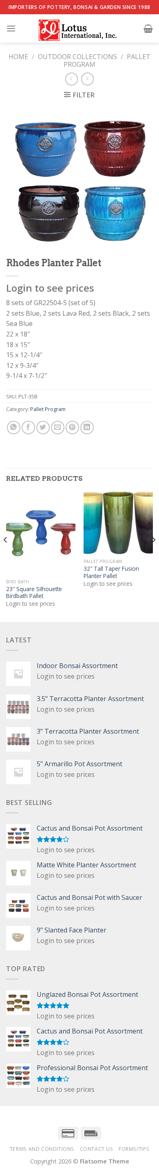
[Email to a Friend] (57, 427)
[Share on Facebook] (28, 427)
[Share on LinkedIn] (87, 427)
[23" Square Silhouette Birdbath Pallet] (40, 533)
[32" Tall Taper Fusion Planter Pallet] (118, 523)
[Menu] (11, 28)
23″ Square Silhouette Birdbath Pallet (34, 592)
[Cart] (148, 28)
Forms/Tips (134, 1149)
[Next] (153, 556)
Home (18, 56)
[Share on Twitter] (43, 427)
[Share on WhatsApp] (13, 427)
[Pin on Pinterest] (72, 427)
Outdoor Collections (77, 56)
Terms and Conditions (42, 1149)
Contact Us (96, 1149)
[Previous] (6, 556)
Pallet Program (48, 409)
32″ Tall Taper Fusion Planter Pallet (111, 572)
